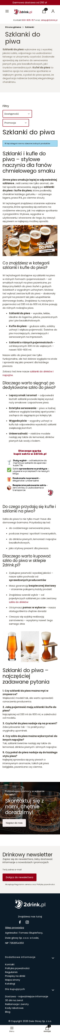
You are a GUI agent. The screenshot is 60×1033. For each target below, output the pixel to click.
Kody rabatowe (14, 1008)
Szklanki (29, 27)
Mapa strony (12, 979)
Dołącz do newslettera (19, 877)
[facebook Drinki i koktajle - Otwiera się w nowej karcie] (20, 922)
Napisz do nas (14, 823)
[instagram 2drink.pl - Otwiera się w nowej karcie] (27, 922)
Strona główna (13, 27)
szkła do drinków (18, 602)
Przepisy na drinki (15, 976)
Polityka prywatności (17, 968)
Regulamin (11, 972)
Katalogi (10, 983)
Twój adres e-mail (12, 869)
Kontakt (10, 964)
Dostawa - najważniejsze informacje (26, 996)
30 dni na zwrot (14, 1000)
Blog (7, 1011)
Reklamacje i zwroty (17, 1004)
